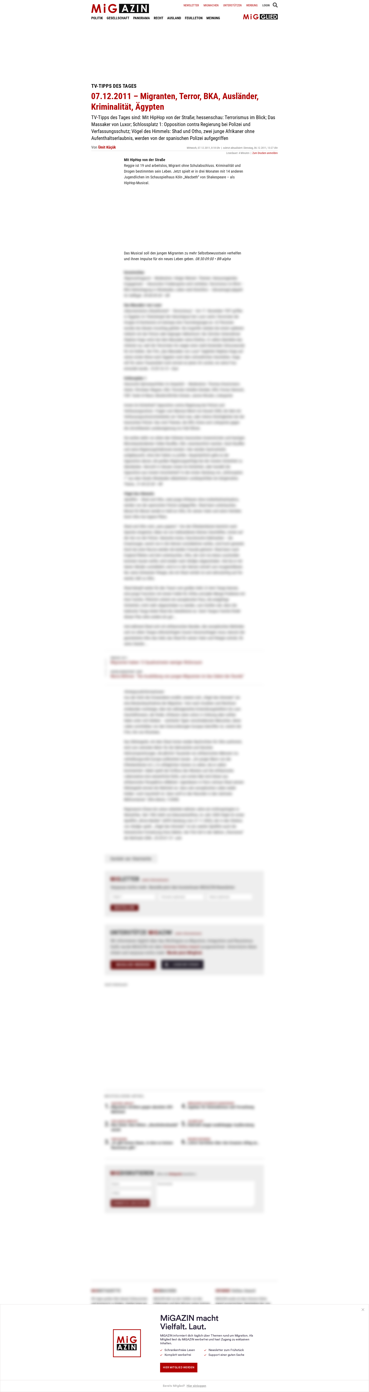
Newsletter (191, 5)
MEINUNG (213, 18)
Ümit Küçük (107, 147)
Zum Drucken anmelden (265, 153)
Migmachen (211, 5)
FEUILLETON (194, 18)
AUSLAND (174, 18)
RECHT (158, 18)
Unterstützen (232, 5)
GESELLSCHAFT (118, 18)
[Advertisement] (184, 52)
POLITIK (97, 18)
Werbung (252, 5)
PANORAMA (141, 18)
